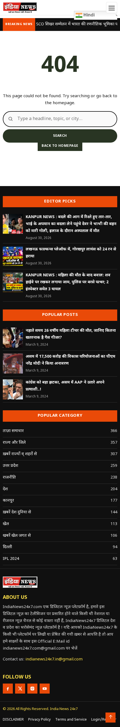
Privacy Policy (39, 719)
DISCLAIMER (13, 719)
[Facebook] (8, 689)
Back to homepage (60, 146)
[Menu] (111, 7)
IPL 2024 (11, 559)
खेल (6, 524)
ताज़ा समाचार (13, 431)
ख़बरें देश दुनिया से (17, 512)
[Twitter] (20, 689)
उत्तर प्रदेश (10, 466)
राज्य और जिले (14, 442)
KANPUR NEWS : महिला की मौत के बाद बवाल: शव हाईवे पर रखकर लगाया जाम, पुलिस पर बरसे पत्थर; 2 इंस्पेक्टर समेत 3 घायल (68, 282)
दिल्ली (7, 547)
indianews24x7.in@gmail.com (54, 659)
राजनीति (9, 477)
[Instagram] (32, 689)
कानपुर (8, 500)
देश (5, 489)
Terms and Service (71, 719)
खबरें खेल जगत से (17, 535)
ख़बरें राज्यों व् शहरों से (20, 454)
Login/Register (103, 719)
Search (60, 136)
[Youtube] (45, 689)
